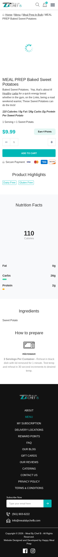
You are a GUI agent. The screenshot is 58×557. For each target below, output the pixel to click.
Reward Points (29, 436)
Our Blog (29, 449)
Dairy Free (9, 182)
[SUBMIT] (48, 503)
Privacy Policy (29, 481)
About (29, 410)
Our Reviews (29, 462)
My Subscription (29, 423)
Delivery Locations (29, 429)
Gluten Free (26, 182)
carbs (15, 93)
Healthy (6, 93)
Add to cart (29, 153)
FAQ (29, 442)
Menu (17, 14)
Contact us (29, 475)
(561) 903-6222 (21, 514)
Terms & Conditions (29, 488)
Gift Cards (29, 455)
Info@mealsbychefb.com (26, 520)
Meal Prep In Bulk (33, 14)
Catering (29, 468)
